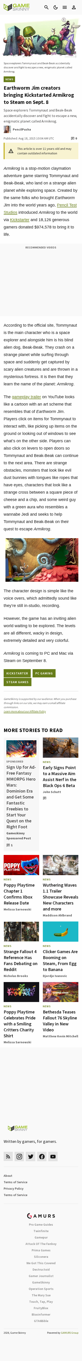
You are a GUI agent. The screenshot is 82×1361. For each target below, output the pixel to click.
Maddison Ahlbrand (57, 915)
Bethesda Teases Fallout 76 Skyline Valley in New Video (60, 1021)
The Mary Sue (41, 1295)
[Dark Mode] (55, 7)
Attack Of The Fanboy (41, 1244)
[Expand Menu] (64, 7)
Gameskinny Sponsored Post (18, 835)
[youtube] (53, 1156)
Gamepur (41, 1237)
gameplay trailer (26, 397)
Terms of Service (15, 1182)
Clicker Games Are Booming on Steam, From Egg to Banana (60, 960)
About (8, 1176)
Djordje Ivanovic (55, 976)
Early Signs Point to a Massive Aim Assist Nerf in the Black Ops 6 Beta (59, 776)
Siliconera (41, 1257)
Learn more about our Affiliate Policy (25, 711)
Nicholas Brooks (16, 976)
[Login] (73, 7)
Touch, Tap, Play (41, 1302)
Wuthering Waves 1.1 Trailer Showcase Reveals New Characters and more (60, 897)
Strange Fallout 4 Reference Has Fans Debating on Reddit (21, 960)
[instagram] (19, 1156)
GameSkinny (41, 1282)
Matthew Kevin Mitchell (60, 1036)
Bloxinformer (41, 1314)
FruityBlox (41, 1308)
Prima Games (41, 1250)
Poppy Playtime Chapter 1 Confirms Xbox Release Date (19, 894)
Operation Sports (41, 1289)
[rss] (8, 1156)
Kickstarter (19, 219)
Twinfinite (41, 1231)
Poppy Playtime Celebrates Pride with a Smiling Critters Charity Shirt (20, 1023)
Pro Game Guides (41, 1224)
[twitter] (30, 1156)
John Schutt (52, 792)
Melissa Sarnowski (17, 909)
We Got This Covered (41, 1263)
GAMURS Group (69, 1332)
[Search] (46, 7)
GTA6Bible (41, 1321)
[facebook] (41, 1156)
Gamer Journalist (41, 1276)
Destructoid (41, 1269)
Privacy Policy (13, 1188)
